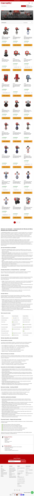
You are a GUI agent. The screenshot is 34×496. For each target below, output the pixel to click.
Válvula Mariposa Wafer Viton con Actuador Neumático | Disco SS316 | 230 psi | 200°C (17, 182)
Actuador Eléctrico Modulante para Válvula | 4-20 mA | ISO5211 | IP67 (28, 60)
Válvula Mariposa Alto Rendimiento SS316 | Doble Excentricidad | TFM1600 (27, 133)
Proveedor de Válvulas (12, 476)
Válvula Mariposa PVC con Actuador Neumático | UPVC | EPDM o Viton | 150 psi (6, 111)
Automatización (3, 470)
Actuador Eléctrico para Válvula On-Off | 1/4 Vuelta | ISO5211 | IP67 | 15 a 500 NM (17, 60)
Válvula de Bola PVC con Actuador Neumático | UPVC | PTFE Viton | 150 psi (28, 111)
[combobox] (13, 6)
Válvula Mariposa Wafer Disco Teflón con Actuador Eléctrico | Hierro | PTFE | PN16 (28, 38)
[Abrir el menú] (32, 3)
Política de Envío (11, 471)
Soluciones (2, 469)
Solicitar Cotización (6, 45)
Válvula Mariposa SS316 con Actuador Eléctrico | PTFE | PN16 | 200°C (17, 38)
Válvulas (2, 471)
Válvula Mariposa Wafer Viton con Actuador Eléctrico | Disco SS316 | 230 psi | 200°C (17, 133)
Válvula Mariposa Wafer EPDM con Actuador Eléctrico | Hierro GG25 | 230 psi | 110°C (17, 157)
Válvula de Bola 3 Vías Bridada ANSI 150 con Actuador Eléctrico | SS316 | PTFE (6, 38)
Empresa (2, 476)
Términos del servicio (12, 469)
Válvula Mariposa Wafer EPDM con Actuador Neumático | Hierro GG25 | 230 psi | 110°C (6, 208)
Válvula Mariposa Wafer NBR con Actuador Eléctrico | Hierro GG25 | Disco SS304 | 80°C (6, 157)
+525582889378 (29, 5)
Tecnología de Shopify (19, 493)
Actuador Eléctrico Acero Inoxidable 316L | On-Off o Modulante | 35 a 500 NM (27, 85)
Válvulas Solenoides (4, 472)
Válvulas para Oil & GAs (12, 477)
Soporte (2, 475)
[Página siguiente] (19, 222)
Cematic (3, 36)
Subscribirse (23, 461)
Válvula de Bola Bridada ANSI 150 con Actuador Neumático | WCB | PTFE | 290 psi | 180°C (17, 208)
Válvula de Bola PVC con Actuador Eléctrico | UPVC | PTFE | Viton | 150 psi (5, 60)
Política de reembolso (12, 470)
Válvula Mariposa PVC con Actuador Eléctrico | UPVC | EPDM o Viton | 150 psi (16, 111)
